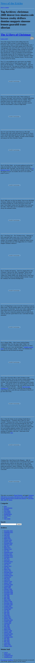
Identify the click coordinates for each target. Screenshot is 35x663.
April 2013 (7, 560)
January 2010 (7, 583)
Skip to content (5, 7)
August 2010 (7, 577)
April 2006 (7, 627)
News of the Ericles (12, 3)
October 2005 (7, 635)
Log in (6, 652)
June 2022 (7, 535)
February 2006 (8, 630)
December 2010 (8, 572)
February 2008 (8, 601)
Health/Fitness (8, 514)
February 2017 (8, 549)
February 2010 (8, 581)
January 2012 (7, 566)
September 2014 (8, 552)
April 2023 (7, 534)
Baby (5, 506)
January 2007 (7, 618)
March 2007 (7, 617)
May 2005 (7, 641)
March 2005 (7, 644)
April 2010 (7, 580)
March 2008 (7, 600)
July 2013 (6, 558)
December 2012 (8, 561)
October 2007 (7, 606)
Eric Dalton (7, 511)
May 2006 (7, 626)
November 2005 (8, 634)
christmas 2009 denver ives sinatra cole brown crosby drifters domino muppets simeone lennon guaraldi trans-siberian (17, 497)
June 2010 (7, 578)
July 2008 (6, 595)
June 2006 (7, 624)
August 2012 (7, 563)
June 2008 (7, 597)
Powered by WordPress (7, 660)
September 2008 (8, 594)
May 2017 (7, 546)
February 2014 (8, 554)
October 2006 (7, 621)
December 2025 (8, 530)
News (5, 517)
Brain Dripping (18, 495)
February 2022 (8, 540)
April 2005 (7, 643)
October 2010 (7, 574)
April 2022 (7, 537)
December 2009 (8, 584)
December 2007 (8, 603)
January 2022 (7, 541)
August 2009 (7, 586)
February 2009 (8, 589)
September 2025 (8, 532)
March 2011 (7, 569)
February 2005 (8, 646)
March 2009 (7, 587)
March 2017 (7, 547)
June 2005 (7, 640)
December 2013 (8, 555)
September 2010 (8, 575)
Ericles (10, 500)
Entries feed (7, 654)
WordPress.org (8, 657)
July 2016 (6, 550)
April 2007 (7, 615)
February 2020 (8, 544)
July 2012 (6, 564)
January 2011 (7, 570)
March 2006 (7, 629)
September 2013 (8, 557)
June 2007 (7, 612)
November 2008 (8, 592)
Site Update (7, 518)
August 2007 (7, 609)
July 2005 (6, 638)
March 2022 (7, 538)
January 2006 (7, 632)
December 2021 (8, 543)
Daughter (6, 509)
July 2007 (6, 610)
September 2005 (8, 637)
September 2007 (8, 607)
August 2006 (7, 623)
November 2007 (8, 604)
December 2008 (8, 590)
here (12, 432)
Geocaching (7, 512)
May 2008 (7, 598)
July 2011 (6, 567)
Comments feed (8, 655)
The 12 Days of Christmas (16, 34)
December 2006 (8, 620)
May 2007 (7, 614)
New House (7, 515)
